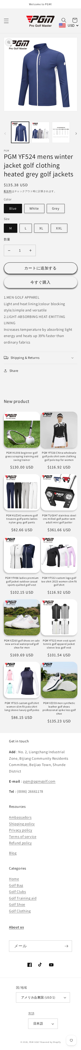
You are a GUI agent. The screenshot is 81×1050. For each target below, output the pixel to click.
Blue (13, 208)
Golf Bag (16, 885)
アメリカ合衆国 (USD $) (38, 997)
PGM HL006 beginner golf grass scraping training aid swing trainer (21, 456)
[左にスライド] (5, 134)
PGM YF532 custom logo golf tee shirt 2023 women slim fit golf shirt (59, 581)
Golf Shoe (17, 904)
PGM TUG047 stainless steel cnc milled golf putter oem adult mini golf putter (59, 519)
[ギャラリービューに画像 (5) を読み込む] (61, 132)
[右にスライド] (76, 134)
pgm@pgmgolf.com (39, 781)
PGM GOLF (34, 1042)
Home (14, 878)
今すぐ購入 (40, 282)
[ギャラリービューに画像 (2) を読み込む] (41, 132)
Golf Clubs (17, 891)
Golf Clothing (20, 910)
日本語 (38, 1023)
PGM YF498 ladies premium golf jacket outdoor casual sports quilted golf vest (22, 581)
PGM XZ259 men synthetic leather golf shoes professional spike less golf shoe (59, 708)
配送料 (8, 191)
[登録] (66, 946)
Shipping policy (22, 823)
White (34, 208)
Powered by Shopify (50, 1042)
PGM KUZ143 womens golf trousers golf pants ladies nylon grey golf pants (22, 519)
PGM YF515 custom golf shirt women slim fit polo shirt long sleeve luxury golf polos (21, 706)
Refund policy (20, 842)
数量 (7, 239)
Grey (55, 208)
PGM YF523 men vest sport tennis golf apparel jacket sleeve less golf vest (59, 644)
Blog (13, 852)
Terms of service (22, 836)
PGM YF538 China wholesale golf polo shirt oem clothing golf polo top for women (59, 456)
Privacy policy (20, 830)
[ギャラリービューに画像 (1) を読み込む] (20, 132)
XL (41, 228)
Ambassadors (20, 817)
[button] (6, 21)
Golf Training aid (22, 898)
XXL (59, 228)
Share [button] (13, 370)
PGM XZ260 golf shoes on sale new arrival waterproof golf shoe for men (22, 644)
